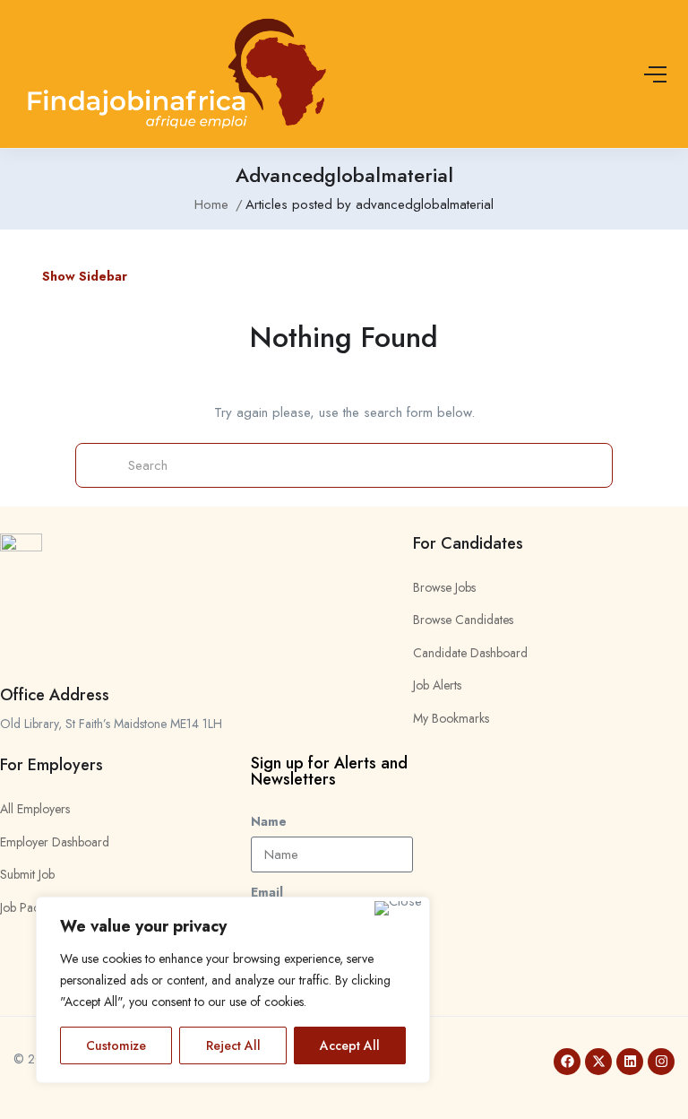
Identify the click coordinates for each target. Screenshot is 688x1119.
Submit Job (27, 874)
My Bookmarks (451, 718)
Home (211, 204)
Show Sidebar (83, 276)
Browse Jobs (444, 587)
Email (267, 892)
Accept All (350, 1045)
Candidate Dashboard (470, 653)
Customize (116, 1045)
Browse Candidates (463, 620)
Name (269, 821)
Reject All (233, 1045)
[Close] (398, 908)
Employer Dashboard (54, 842)
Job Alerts (437, 685)
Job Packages (34, 907)
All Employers (35, 809)
